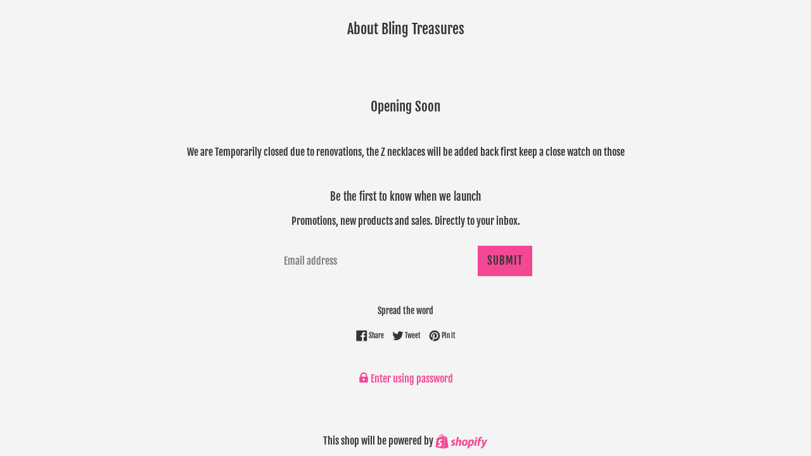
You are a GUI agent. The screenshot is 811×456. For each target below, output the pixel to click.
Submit (505, 260)
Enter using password (411, 378)
